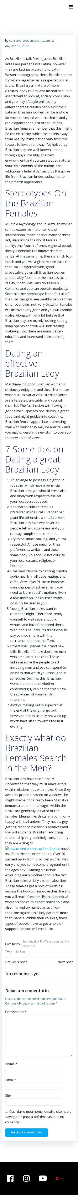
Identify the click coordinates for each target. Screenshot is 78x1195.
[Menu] (71, 7)
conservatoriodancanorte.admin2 (31, 40)
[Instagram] (27, 1179)
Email (10, 1080)
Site (8, 1095)
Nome (11, 1064)
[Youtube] (43, 1179)
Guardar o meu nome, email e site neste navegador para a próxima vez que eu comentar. (38, 1116)
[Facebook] (10, 1179)
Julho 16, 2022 (19, 46)
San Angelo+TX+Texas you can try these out (45, 943)
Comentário (15, 1012)
